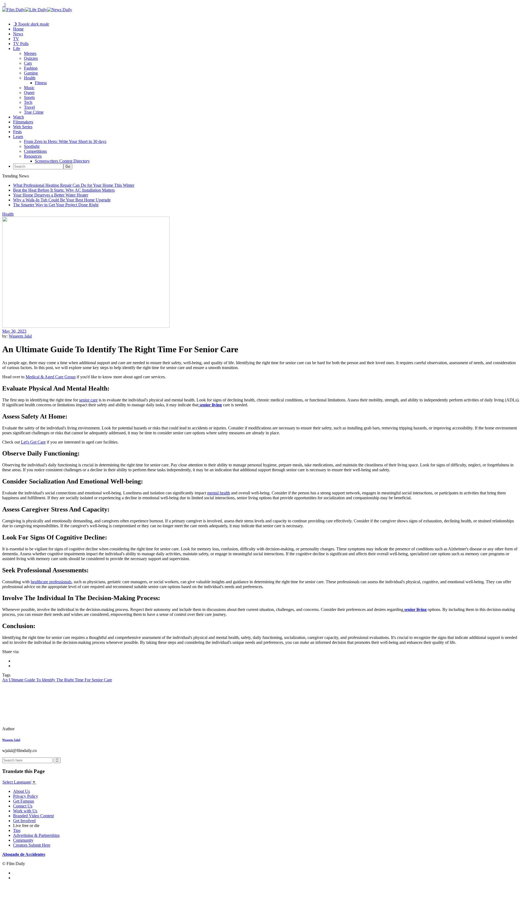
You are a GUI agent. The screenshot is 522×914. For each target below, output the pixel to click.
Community (23, 840)
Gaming (31, 73)
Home (18, 29)
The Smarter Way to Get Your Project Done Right (55, 204)
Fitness (41, 82)
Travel (29, 107)
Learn (18, 136)
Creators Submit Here (31, 845)
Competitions (35, 151)
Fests (17, 131)
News (18, 34)
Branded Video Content (33, 815)
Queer (29, 92)
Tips (16, 830)
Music (29, 87)
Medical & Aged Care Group (51, 377)
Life (16, 48)
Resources (33, 156)
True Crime (34, 112)
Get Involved (24, 820)
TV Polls (21, 43)
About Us (21, 791)
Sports (29, 97)
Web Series (22, 126)
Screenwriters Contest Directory (62, 161)
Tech (28, 102)
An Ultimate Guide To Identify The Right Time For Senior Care (57, 680)
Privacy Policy (25, 796)
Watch (18, 117)
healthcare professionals (51, 581)
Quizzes (31, 58)
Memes (30, 53)
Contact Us (22, 806)
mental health (218, 493)
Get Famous (23, 801)
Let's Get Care (33, 442)
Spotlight (31, 146)
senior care (88, 400)
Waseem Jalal (20, 336)
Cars (28, 63)
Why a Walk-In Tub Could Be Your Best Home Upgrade (62, 200)
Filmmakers (23, 122)
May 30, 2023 (14, 331)
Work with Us (25, 811)
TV (16, 38)
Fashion (31, 68)
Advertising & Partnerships (36, 835)
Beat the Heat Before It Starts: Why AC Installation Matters (64, 190)
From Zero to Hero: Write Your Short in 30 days (65, 141)
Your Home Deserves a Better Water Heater (50, 195)
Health (29, 78)
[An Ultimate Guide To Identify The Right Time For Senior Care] (39, 728)
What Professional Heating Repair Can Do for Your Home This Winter (73, 185)
